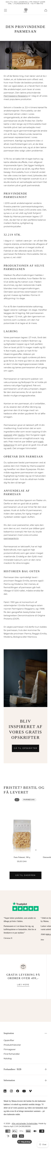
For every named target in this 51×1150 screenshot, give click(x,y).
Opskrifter (9, 1040)
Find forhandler (12, 1054)
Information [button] (9, 1080)
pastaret (8, 435)
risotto (21, 435)
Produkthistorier (12, 1045)
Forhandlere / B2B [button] (12, 1069)
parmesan (29, 799)
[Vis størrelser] (35, 850)
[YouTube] (24, 1091)
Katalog (8, 1058)
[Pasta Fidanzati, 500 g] (22, 829)
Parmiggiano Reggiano (16, 96)
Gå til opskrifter (25, 748)
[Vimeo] (30, 1091)
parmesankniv (11, 538)
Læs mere (23, 984)
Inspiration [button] (9, 1033)
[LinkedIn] (5, 1091)
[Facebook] (18, 1091)
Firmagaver (10, 1049)
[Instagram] (11, 1091)
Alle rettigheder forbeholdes (25, 1123)
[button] (5, 10)
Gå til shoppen (25, 875)
